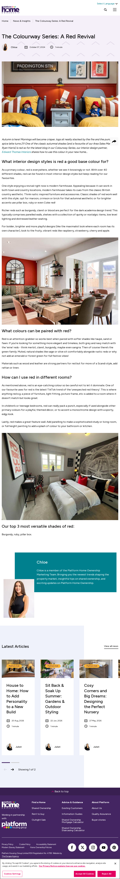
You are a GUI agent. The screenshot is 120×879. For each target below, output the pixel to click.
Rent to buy (38, 814)
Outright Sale (39, 820)
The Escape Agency (10, 856)
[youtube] (104, 847)
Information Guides (72, 814)
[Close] (115, 863)
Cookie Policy (24, 844)
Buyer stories (99, 820)
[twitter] (82, 847)
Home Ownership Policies (41, 847)
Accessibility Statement (46, 844)
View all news (111, 646)
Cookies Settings (12, 874)
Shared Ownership (41, 808)
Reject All (106, 874)
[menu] (114, 9)
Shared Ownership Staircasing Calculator (73, 829)
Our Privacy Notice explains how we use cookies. (62, 866)
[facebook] (72, 847)
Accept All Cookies (85, 874)
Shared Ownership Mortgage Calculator (73, 821)
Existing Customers (72, 808)
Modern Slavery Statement (13, 847)
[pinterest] (114, 847)
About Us (97, 808)
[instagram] (93, 847)
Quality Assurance (101, 814)
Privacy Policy (7, 844)
